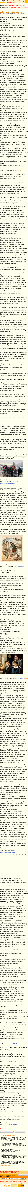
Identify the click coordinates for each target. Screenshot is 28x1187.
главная (2, 1175)
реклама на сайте (4, 1181)
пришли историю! (23, 1175)
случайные (13, 1172)
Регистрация (13, 2)
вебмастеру (20, 1181)
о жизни (2, 1020)
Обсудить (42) (3, 481)
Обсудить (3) (3, 1061)
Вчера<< (2, 1128)
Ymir (18, 170)
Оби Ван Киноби (20, 566)
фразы (20, 5)
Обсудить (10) (3, 678)
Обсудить (14, 1022)
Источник (15, 170)
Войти (8, 2)
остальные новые (9, 1171)
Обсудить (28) (3, 170)
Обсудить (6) (3, 566)
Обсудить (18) (15, 949)
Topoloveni (14, 1124)
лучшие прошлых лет (5, 1172)
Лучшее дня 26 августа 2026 (13, 0)
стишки (24, 5)
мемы (16, 5)
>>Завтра (13, 1128)
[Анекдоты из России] (3, 1)
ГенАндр (15, 1043)
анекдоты (7, 5)
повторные (16, 1171)
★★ (18, 481)
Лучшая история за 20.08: (8, 1135)
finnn (14, 850)
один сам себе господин (22, 1111)
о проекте (15, 1181)
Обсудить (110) (3, 850)
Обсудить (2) (3, 1124)
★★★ (26, 566)
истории (12, 5)
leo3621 (14, 481)
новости (25, 1181)
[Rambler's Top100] (7, 1185)
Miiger (24, 1022)
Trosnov (14, 1061)
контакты (10, 1181)
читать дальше (5, 1164)
